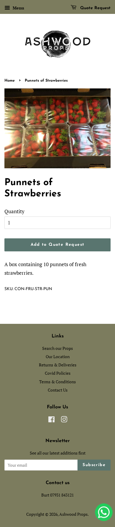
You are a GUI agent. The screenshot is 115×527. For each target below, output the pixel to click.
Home (9, 81)
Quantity (14, 211)
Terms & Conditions (57, 381)
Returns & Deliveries (57, 365)
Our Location (58, 356)
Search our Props (57, 348)
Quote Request (95, 8)
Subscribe (94, 465)
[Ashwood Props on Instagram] (64, 420)
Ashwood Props (73, 514)
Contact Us (58, 390)
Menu (18, 8)
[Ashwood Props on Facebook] (51, 420)
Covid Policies (57, 373)
